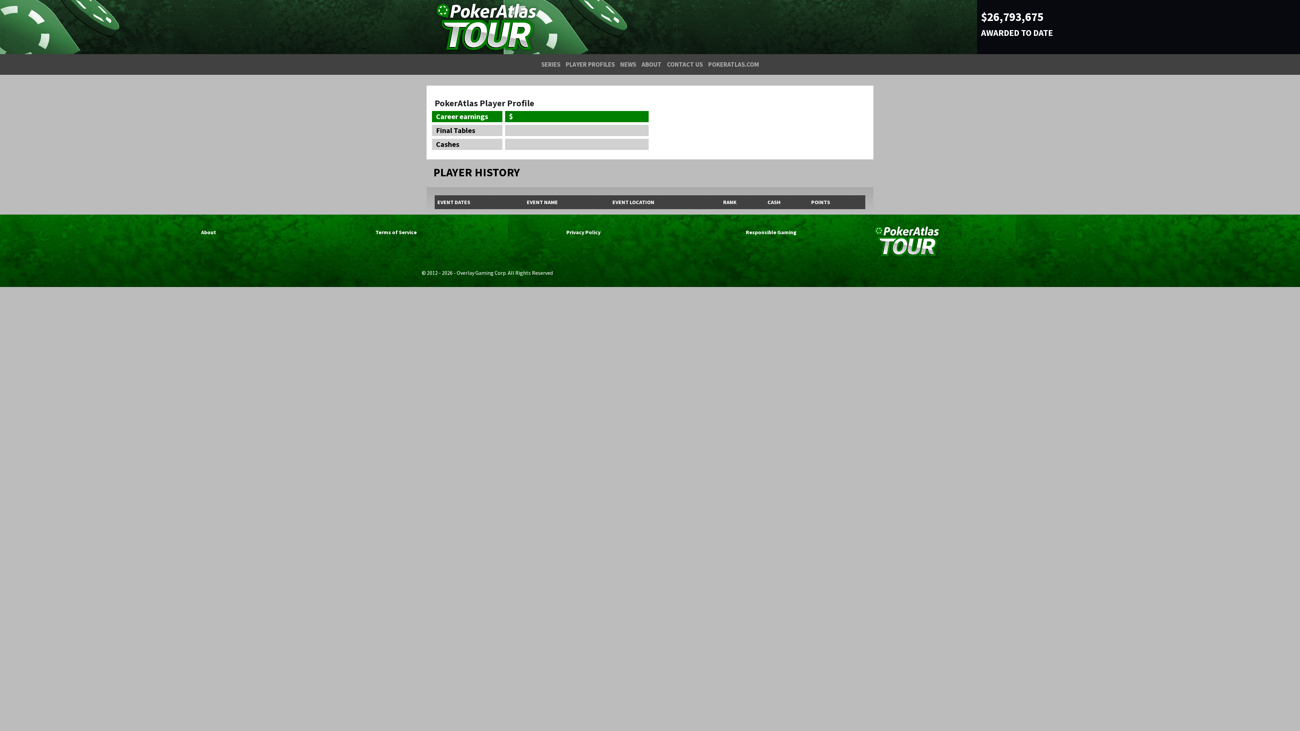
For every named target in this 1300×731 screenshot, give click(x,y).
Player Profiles (590, 64)
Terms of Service (396, 232)
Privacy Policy (583, 232)
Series (550, 64)
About (652, 64)
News (628, 64)
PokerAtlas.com (733, 64)
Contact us (685, 64)
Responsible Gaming (771, 232)
